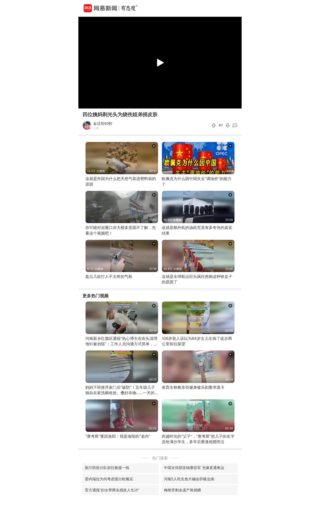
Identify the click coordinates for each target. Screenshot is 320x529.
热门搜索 (160, 458)
